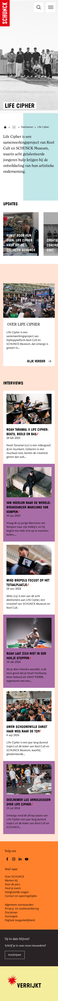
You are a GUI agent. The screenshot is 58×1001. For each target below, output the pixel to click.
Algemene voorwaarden (19, 904)
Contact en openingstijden (21, 896)
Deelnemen (27, 127)
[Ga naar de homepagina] (5, 13)
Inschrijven (14, 954)
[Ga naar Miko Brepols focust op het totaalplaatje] (29, 560)
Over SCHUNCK (14, 876)
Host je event (13, 888)
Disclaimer (11, 912)
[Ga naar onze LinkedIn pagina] (20, 859)
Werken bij (11, 880)
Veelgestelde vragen (17, 892)
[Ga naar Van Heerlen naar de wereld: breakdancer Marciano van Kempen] (29, 482)
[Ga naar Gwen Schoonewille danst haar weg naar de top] (29, 706)
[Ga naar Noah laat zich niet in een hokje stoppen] (29, 633)
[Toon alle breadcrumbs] (14, 127)
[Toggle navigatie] (51, 7)
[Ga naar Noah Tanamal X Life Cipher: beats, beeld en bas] (29, 409)
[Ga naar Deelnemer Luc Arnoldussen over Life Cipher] (29, 779)
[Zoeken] (39, 7)
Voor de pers (12, 884)
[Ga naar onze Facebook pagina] (7, 859)
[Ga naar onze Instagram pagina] (13, 859)
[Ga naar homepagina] (5, 127)
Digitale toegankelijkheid (20, 920)
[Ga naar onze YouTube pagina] (26, 859)
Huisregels (11, 916)
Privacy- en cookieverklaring (22, 908)
